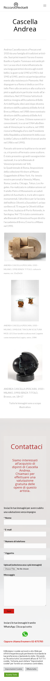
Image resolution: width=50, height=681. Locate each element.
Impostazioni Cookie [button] (13, 669)
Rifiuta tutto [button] (31, 669)
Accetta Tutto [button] (11, 675)
